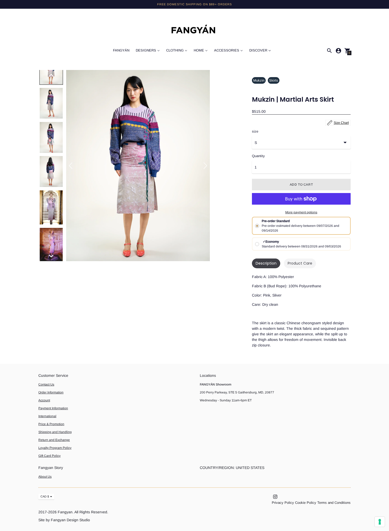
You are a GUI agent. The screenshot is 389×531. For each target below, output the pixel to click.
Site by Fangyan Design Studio (64, 520)
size (255, 131)
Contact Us (46, 384)
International (47, 416)
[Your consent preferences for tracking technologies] (380, 522)
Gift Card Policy (49, 456)
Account (44, 400)
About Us (45, 476)
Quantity (258, 156)
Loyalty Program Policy (54, 448)
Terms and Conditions (334, 503)
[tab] (266, 263)
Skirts (273, 80)
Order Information (51, 392)
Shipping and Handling (55, 432)
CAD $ (44, 496)
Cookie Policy (305, 503)
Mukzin (258, 80)
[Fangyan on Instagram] (275, 496)
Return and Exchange (54, 440)
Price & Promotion (51, 424)
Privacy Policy (283, 503)
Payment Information (53, 408)
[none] (51, 75)
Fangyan (65, 512)
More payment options (301, 212)
